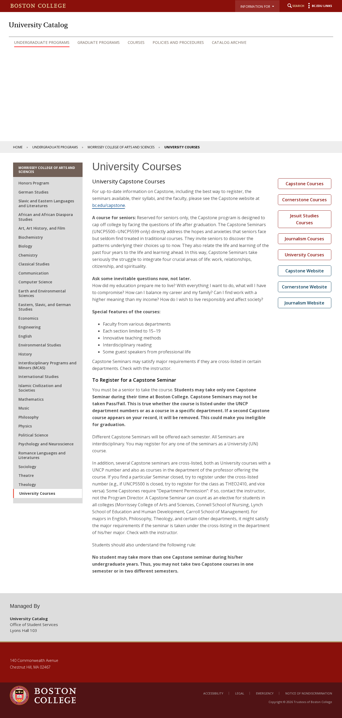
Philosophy (28, 417)
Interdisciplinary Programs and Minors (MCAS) (47, 365)
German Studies (33, 192)
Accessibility (213, 693)
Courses (136, 42)
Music (23, 408)
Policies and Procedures (178, 42)
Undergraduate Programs (41, 42)
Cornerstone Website (304, 287)
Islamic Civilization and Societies (40, 388)
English (25, 336)
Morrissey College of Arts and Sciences (121, 147)
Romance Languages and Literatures (41, 455)
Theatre (26, 475)
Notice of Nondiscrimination (308, 693)
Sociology (27, 466)
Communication (33, 273)
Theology (27, 484)
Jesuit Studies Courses (304, 219)
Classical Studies (33, 264)
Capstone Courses (305, 184)
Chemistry (28, 255)
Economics (28, 318)
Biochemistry (30, 237)
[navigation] (171, 42)
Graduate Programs (98, 42)
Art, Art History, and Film (41, 228)
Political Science (33, 435)
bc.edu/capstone (108, 205)
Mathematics (31, 399)
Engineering (29, 327)
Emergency (265, 693)
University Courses (37, 493)
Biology (25, 246)
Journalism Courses (304, 239)
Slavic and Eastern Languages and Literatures (46, 203)
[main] (171, 373)
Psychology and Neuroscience (45, 443)
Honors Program (33, 183)
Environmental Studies (39, 345)
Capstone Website (304, 271)
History (25, 354)
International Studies (38, 376)
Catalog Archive (229, 42)
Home (17, 147)
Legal (239, 693)
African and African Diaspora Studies (45, 217)
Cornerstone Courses (304, 200)
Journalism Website (304, 303)
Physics (25, 426)
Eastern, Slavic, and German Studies (44, 307)
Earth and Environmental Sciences (42, 293)
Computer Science (35, 281)
